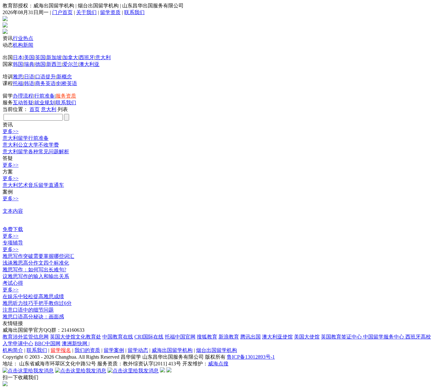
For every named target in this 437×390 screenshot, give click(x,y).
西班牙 (86, 57)
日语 (29, 76)
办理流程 (23, 96)
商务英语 (45, 83)
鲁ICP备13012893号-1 (251, 357)
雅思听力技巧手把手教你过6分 (37, 303)
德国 (40, 64)
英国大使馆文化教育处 (75, 336)
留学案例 (114, 350)
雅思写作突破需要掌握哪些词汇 (38, 256)
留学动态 (138, 350)
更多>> (11, 131)
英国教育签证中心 (342, 336)
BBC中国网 (47, 343)
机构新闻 (23, 45)
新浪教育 (229, 336)
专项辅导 (13, 242)
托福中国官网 (180, 336)
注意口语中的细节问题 (28, 310)
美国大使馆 (307, 336)
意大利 (103, 57)
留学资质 (110, 12)
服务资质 (66, 96)
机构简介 (13, 350)
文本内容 (13, 211)
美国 (29, 57)
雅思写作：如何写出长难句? (34, 269)
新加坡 (54, 57)
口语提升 (45, 76)
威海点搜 (218, 363)
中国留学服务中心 (384, 336)
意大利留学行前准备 (26, 138)
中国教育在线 (117, 336)
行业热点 (23, 38)
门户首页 (62, 12)
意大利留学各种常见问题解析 (36, 151)
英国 (40, 57)
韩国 (18, 64)
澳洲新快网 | (76, 343)
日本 (18, 57)
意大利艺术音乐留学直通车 (33, 185)
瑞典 (29, 64)
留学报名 (61, 350)
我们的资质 (87, 350)
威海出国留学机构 (172, 350)
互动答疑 (23, 102)
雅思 (18, 76)
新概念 (64, 76)
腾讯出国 (250, 336)
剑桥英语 (67, 83)
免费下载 (13, 229)
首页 (34, 109)
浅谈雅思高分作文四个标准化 (36, 263)
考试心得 (13, 283)
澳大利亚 (89, 64)
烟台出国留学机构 (216, 350)
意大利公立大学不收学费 (31, 144)
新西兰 (54, 64)
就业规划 (44, 102)
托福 (18, 83)
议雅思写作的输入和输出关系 (36, 276)
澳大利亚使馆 (277, 336)
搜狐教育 (207, 336)
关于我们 (86, 12)
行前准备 (44, 96)
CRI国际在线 (148, 336)
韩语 (29, 83)
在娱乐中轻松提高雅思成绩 (33, 296)
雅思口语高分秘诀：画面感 (33, 316)
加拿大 (70, 57)
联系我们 (134, 12)
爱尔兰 (70, 64)
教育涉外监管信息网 (26, 336)
